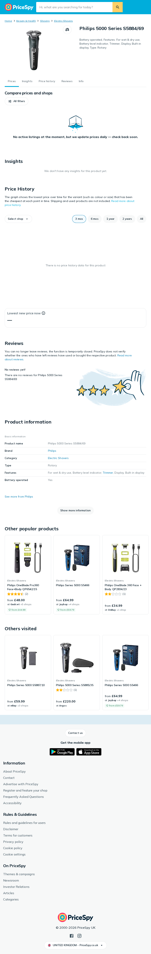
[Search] (117, 7)
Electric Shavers (63, 20)
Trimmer (108, 472)
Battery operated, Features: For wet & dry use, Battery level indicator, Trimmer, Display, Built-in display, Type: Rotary (110, 43)
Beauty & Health (26, 20)
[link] (28, 574)
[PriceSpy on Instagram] (79, 935)
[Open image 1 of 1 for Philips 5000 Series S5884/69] (34, 50)
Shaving (45, 20)
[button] (16, 101)
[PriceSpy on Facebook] (71, 935)
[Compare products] (67, 29)
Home (8, 20)
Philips (52, 451)
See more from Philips (19, 496)
